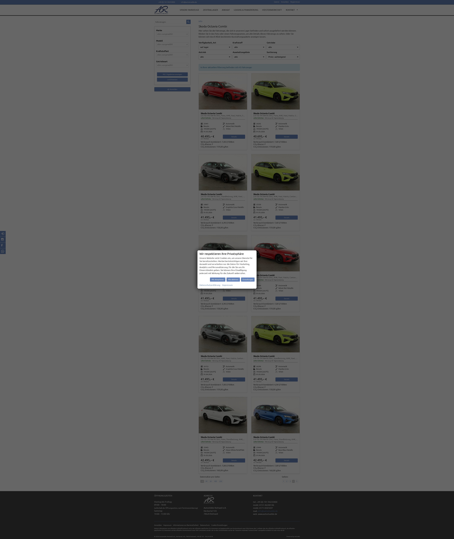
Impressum (227, 285)
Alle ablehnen (233, 279)
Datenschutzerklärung (209, 285)
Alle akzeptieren (218, 279)
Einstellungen (248, 279)
